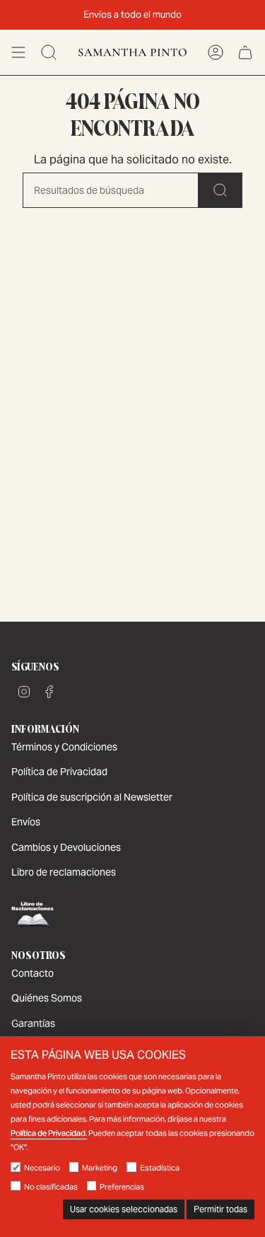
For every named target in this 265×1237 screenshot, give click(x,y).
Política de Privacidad (59, 771)
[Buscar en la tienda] (220, 190)
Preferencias (122, 1187)
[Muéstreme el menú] (18, 52)
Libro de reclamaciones (63, 872)
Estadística (159, 1168)
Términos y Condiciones (64, 747)
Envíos (25, 821)
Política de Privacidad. (49, 1133)
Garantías (33, 1023)
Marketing (99, 1168)
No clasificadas (51, 1187)
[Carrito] (245, 52)
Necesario (42, 1168)
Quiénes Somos (46, 998)
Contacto (32, 973)
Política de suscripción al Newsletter (91, 797)
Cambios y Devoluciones (66, 847)
